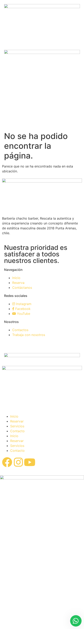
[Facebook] (7, 462)
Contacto (17, 431)
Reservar (17, 421)
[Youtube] (29, 462)
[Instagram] (18, 462)
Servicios (17, 426)
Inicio (14, 416)
